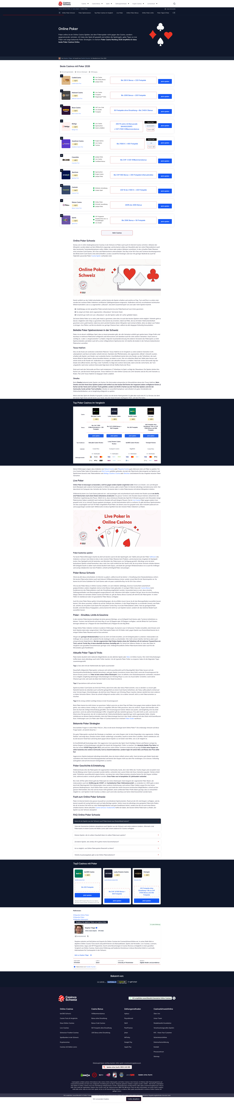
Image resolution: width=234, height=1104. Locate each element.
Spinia (74, 218)
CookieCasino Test (76, 83)
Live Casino (136, 500)
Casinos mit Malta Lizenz (68, 1047)
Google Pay (128, 1042)
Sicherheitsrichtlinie (160, 1037)
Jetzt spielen (165, 81)
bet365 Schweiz (65, 1013)
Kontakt (156, 1047)
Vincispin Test (137, 880)
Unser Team (158, 1018)
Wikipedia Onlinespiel (80, 919)
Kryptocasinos (65, 1042)
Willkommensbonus (98, 1013)
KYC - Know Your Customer (163, 1033)
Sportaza (75, 172)
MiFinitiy (127, 1037)
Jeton (126, 1033)
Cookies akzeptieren (134, 1099)
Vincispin (150, 416)
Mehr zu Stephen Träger (82, 955)
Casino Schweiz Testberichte (105, 807)
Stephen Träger (68, 58)
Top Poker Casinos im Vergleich (104, 13)
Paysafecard (128, 1018)
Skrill (126, 1023)
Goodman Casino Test (77, 147)
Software (153, 557)
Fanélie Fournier (85, 58)
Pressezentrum (159, 1052)
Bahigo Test (75, 129)
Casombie (75, 157)
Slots (128, 657)
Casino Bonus (145, 588)
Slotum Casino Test (77, 208)
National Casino (77, 92)
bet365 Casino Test (79, 880)
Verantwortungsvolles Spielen (164, 1028)
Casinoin (75, 187)
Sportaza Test (75, 178)
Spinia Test (74, 223)
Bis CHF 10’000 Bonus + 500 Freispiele (117, 893)
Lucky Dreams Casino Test (111, 880)
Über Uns (157, 1013)
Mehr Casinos (117, 233)
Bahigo (74, 124)
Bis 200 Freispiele (87, 887)
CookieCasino (76, 77)
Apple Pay (127, 1047)
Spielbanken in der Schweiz (69, 1037)
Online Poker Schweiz (68, 13)
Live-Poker (120, 13)
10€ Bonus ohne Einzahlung (100, 1033)
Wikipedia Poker (78, 917)
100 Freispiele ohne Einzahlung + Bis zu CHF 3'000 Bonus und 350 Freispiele (146, 891)
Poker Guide (130, 718)
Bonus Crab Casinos (98, 1023)
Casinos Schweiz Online (64, 9)
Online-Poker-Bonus (132, 13)
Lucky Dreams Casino (114, 416)
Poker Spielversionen (85, 13)
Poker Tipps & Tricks (163, 13)
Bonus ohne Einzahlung (99, 1018)
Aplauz (126, 1013)
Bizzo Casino (76, 108)
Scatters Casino (114, 473)
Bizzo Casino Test (76, 113)
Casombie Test (75, 163)
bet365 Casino (132, 416)
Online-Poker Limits (148, 13)
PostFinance (128, 1028)
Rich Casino (106, 471)
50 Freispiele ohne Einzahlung (101, 1028)
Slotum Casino (77, 202)
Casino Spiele (75, 9)
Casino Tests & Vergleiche (69, 1018)
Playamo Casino (123, 469)
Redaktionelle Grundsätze (162, 1023)
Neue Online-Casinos (67, 1023)
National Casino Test (77, 98)
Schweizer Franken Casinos (69, 1033)
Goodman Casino (78, 141)
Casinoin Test (75, 193)
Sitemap (156, 1056)
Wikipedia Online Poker (81, 915)
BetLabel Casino (96, 416)
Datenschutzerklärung (161, 1042)
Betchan (127, 473)
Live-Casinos (64, 1028)
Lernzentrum (151, 3)
